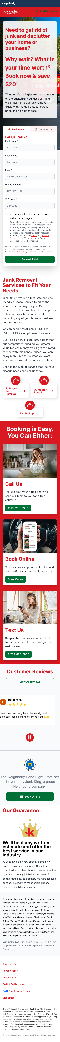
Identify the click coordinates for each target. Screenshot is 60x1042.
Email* (8, 170)
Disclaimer (8, 997)
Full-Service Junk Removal (13, 391)
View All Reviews (30, 681)
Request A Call (30, 259)
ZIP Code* (11, 199)
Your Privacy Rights (19, 991)
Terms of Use (10, 964)
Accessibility (10, 977)
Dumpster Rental (40, 391)
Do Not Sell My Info (13, 984)
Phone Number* (14, 184)
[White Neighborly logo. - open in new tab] (9, 3)
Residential (18, 129)
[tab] (38, 12)
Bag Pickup (27, 413)
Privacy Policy (22, 252)
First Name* (11, 141)
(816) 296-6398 (18, 508)
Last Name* (11, 155)
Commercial (46, 129)
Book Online (15, 579)
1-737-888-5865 (18, 654)
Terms (34, 235)
